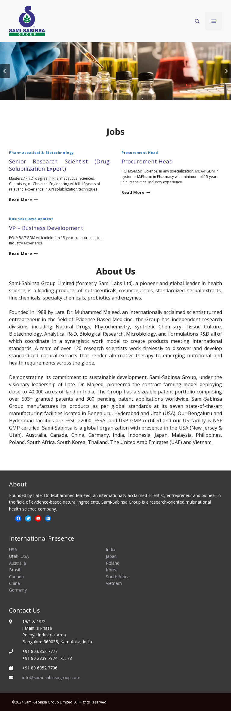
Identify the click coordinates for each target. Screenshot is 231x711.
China (14, 583)
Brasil (14, 570)
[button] (197, 21)
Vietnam (114, 583)
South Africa (118, 576)
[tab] (110, 91)
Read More (23, 199)
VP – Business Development (46, 227)
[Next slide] (226, 71)
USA (13, 549)
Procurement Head (140, 152)
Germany (18, 590)
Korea (112, 570)
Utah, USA (19, 556)
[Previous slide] (5, 71)
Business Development (31, 218)
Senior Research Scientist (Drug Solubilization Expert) (59, 164)
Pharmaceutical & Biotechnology (41, 152)
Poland (112, 563)
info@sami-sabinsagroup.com (51, 677)
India (110, 549)
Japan (111, 556)
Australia (17, 563)
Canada (16, 576)
